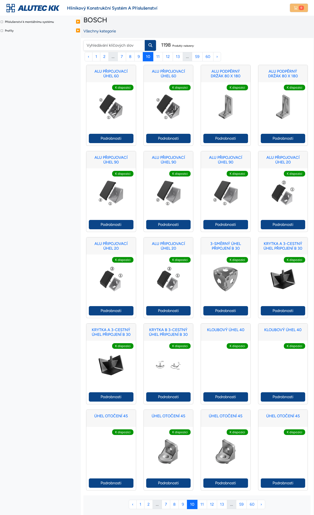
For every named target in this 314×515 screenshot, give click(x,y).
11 (158, 56)
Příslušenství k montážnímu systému (29, 22)
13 (178, 56)
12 (168, 56)
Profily (9, 30)
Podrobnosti (111, 138)
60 (208, 56)
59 (197, 56)
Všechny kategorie (99, 31)
